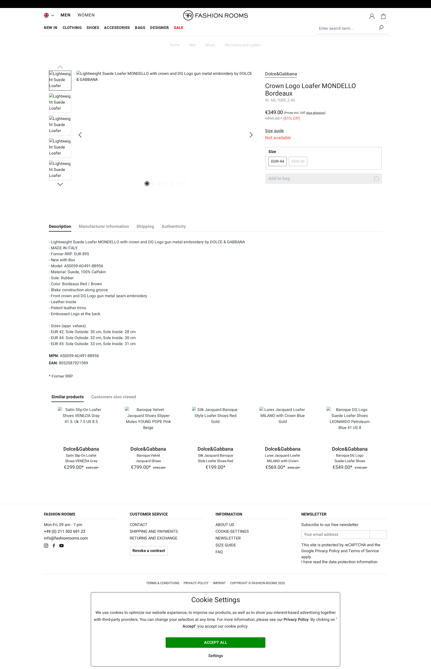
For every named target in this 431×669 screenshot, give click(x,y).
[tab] (60, 227)
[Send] (378, 534)
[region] (152, 135)
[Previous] (80, 135)
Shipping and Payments (154, 532)
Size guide (226, 545)
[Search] (381, 26)
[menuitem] (47, 15)
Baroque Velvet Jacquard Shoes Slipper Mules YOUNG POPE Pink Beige (148, 458)
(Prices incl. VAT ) (304, 113)
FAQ (219, 552)
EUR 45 (299, 161)
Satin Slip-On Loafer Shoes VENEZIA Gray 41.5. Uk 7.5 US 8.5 (81, 458)
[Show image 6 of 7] (178, 183)
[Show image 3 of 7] (159, 183)
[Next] (251, 135)
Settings (215, 656)
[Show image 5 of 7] (172, 183)
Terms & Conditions (162, 583)
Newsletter (228, 538)
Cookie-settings (232, 532)
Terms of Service (363, 551)
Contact (138, 525)
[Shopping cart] (383, 15)
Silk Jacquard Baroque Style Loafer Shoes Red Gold (215, 458)
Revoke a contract (148, 551)
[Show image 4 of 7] (165, 183)
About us (225, 525)
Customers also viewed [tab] (113, 397)
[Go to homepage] (215, 15)
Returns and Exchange (153, 538)
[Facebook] (55, 546)
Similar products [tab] (67, 397)
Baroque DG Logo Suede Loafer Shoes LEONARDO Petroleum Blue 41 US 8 (349, 458)
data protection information (353, 562)
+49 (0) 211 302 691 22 (64, 532)
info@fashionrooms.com (66, 538)
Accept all (215, 643)
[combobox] (353, 28)
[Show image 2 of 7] (153, 183)
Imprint (219, 583)
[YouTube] (62, 546)
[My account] (372, 15)
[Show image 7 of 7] (184, 183)
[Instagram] (47, 546)
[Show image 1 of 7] (147, 183)
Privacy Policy (327, 551)
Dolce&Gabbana (281, 74)
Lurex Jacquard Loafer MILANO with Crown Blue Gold (282, 458)
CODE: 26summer (215, 5)
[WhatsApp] (70, 546)
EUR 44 (279, 161)
